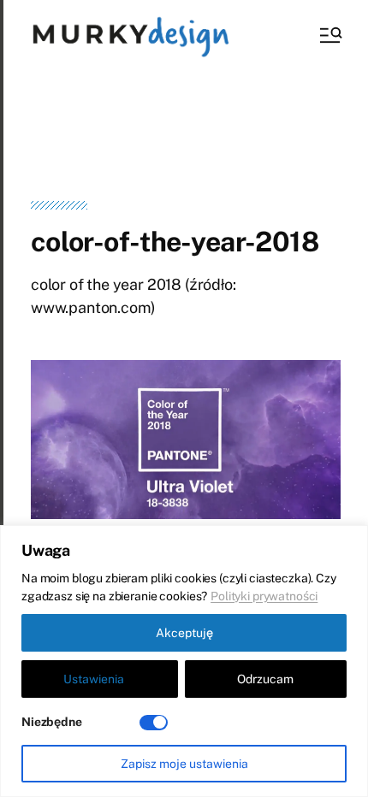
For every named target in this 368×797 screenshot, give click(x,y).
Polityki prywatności (264, 596)
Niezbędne (51, 722)
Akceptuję (184, 633)
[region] (184, 661)
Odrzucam (265, 679)
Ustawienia (93, 679)
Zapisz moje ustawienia (184, 763)
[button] (329, 35)
